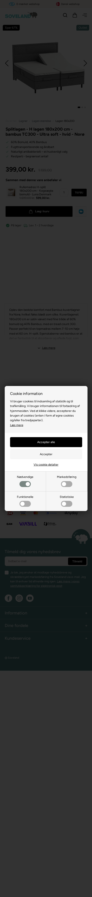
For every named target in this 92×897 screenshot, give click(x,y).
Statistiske (67, 497)
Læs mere (16, 425)
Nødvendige (25, 477)
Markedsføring (66, 477)
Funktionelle (25, 497)
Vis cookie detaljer (46, 464)
